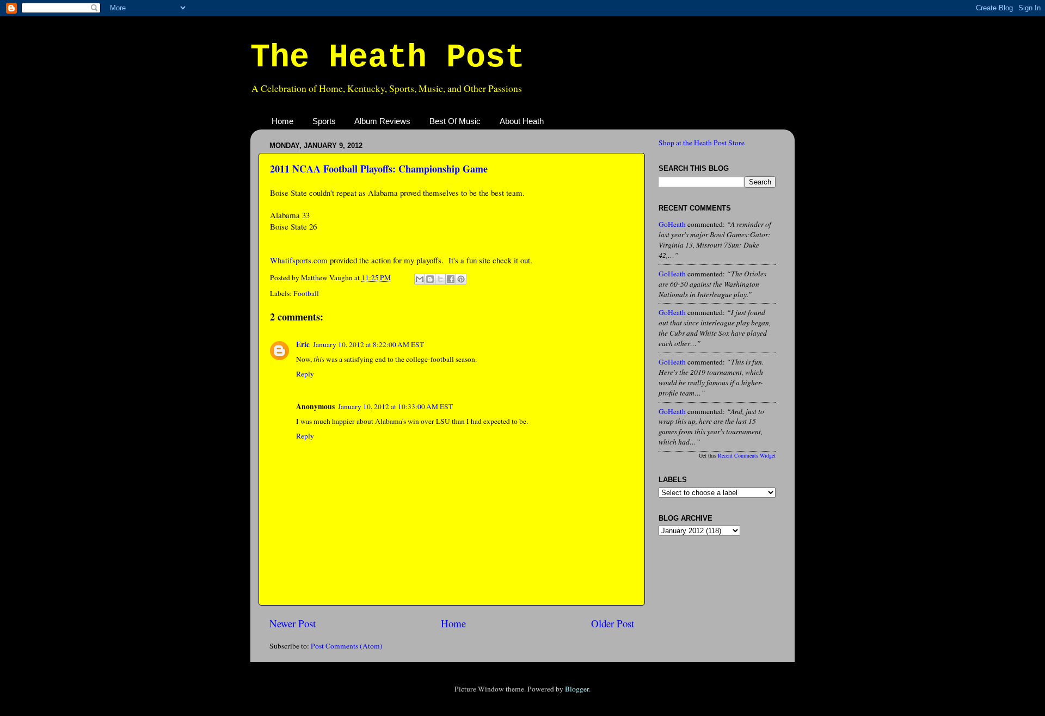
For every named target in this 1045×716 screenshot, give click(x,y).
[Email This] (419, 279)
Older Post (612, 623)
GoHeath (672, 224)
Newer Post (292, 623)
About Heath (522, 121)
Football (306, 293)
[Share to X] (440, 279)
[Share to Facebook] (450, 279)
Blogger (577, 689)
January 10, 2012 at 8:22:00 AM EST (368, 344)
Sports (324, 121)
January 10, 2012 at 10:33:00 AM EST (395, 406)
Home (282, 121)
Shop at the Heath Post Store (702, 142)
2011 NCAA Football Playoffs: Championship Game (379, 169)
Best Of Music (455, 121)
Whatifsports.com (299, 260)
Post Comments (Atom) (347, 646)
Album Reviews (382, 121)
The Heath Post (387, 57)
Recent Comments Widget (747, 455)
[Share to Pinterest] (461, 279)
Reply (305, 374)
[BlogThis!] (430, 279)
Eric (303, 344)
